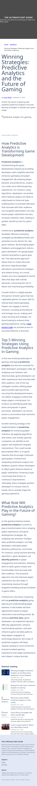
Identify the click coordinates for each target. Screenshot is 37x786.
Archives (4, 765)
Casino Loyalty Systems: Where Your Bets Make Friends (22, 726)
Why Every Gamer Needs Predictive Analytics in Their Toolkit (21, 700)
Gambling (13, 44)
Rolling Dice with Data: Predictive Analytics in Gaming (23, 686)
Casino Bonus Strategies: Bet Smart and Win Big (21, 714)
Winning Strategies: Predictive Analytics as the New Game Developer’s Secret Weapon (22, 673)
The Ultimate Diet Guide (18, 17)
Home (6, 44)
